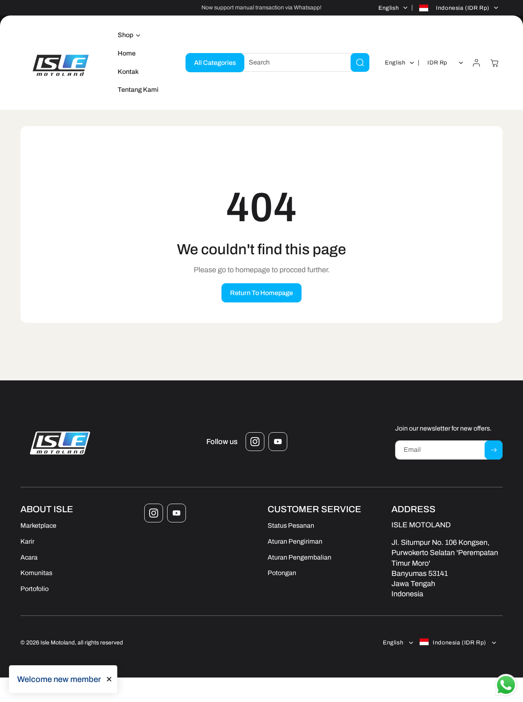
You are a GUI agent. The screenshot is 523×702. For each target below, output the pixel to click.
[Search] (360, 62)
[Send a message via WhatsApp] (506, 685)
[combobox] (303, 62)
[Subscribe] (494, 450)
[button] (127, 35)
